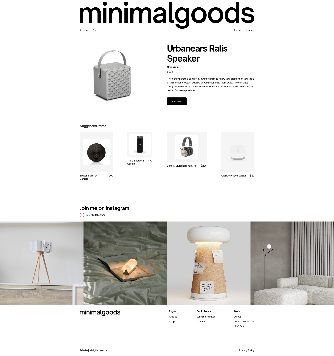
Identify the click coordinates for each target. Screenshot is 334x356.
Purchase (176, 101)
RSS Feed (239, 326)
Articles (84, 30)
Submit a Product (205, 316)
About (237, 30)
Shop (96, 30)
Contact (249, 30)
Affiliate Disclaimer (244, 321)
